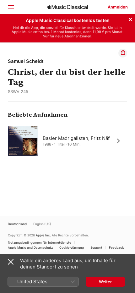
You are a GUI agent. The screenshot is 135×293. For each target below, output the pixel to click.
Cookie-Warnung (71, 247)
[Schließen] (130, 18)
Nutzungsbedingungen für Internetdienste (39, 242)
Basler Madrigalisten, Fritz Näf (76, 138)
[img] (67, 7)
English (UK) (42, 223)
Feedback (116, 247)
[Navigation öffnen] (11, 7)
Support (96, 247)
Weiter (105, 281)
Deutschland (17, 223)
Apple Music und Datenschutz (30, 247)
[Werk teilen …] (122, 53)
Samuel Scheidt (26, 61)
